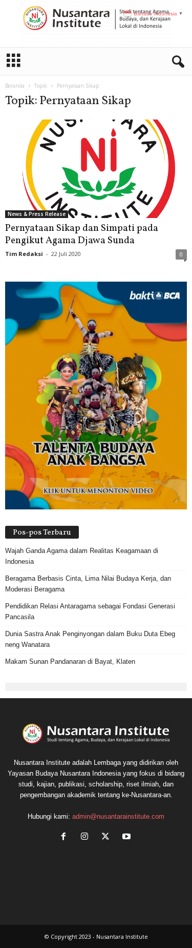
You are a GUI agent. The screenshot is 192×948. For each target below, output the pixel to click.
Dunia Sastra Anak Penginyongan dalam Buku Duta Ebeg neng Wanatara (90, 639)
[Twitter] (107, 837)
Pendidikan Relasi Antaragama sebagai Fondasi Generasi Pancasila (90, 611)
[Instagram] (86, 837)
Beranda (15, 85)
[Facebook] (65, 837)
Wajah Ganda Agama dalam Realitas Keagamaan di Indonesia (81, 556)
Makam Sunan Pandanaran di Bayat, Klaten (70, 661)
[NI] (96, 23)
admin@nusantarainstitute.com (118, 816)
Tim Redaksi (24, 254)
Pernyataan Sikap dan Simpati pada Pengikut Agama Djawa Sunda (81, 234)
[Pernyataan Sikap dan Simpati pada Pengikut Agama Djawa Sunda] (96, 169)
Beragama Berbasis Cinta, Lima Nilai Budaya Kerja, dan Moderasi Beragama (88, 584)
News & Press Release (37, 214)
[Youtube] (127, 837)
